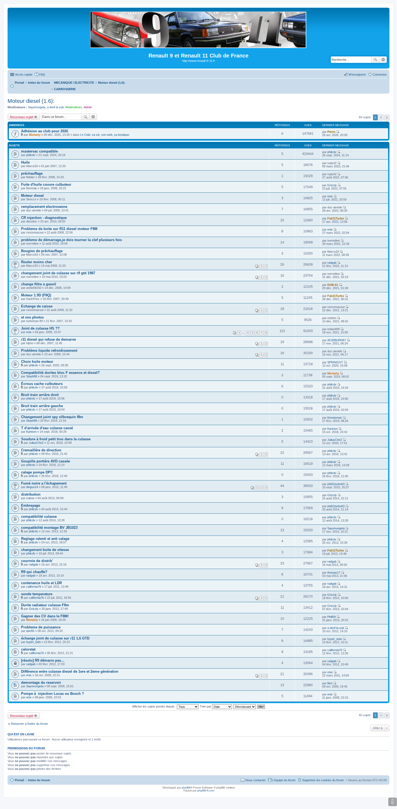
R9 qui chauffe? (34, 572)
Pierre (331, 131)
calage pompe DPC (37, 472)
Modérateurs (73, 107)
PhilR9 (331, 616)
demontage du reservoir (41, 683)
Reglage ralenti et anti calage (45, 539)
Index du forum (39, 780)
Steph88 (31, 376)
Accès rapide (23, 74)
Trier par (206, 706)
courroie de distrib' (37, 561)
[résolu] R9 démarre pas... (42, 660)
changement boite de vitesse (45, 550)
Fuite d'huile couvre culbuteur (46, 184)
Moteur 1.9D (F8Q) (36, 295)
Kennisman (334, 417)
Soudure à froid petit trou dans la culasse (55, 439)
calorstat (28, 649)
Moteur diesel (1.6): (31, 101)
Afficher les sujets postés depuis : (154, 706)
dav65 (30, 630)
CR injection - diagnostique (44, 218)
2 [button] (381, 117)
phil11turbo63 (336, 484)
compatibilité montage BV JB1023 (49, 528)
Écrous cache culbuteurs (42, 384)
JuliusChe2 (36, 442)
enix (330, 196)
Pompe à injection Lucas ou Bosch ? (52, 694)
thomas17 (333, 572)
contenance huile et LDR (41, 583)
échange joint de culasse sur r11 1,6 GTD (55, 638)
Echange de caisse (36, 306)
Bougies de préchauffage (42, 251)
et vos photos (32, 317)
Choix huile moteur (37, 362)
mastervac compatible (39, 151)
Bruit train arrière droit (40, 395)
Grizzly (332, 185)
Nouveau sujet (21, 116)
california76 (33, 586)
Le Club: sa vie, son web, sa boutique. (105, 134)
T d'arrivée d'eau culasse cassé (47, 428)
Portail (19, 82)
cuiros (30, 498)
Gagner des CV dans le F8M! (45, 616)
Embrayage (30, 505)
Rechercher (375, 59)
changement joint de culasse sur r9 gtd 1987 (58, 273)
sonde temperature (36, 594)
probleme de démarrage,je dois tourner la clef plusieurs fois (71, 240)
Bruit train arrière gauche (42, 406)
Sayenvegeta (36, 107)
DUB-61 (332, 284)
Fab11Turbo (335, 218)
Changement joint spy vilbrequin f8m (52, 417)
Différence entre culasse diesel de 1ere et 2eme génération (69, 671)
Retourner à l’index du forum (29, 723)
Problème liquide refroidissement (49, 350)
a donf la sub (55, 107)
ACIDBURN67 (336, 340)
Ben (329, 683)
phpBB (186, 787)
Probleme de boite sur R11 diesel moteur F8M (59, 229)
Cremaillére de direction (41, 450)
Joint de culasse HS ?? (40, 328)
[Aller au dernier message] (337, 131)
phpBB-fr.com (205, 790)
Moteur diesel (32, 196)
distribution (31, 494)
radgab (332, 262)
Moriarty (35, 134)
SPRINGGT (335, 362)
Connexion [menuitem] (380, 74)
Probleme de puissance (40, 627)
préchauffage (32, 173)
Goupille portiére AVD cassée (45, 461)
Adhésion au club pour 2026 (44, 131)
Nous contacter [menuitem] (255, 780)
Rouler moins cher (36, 262)
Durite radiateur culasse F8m (45, 605)
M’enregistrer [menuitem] (357, 74)
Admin (88, 107)
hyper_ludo (33, 642)
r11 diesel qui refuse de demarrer (48, 339)
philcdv (30, 155)
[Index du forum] (199, 46)
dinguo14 (32, 487)
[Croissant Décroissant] (244, 706)
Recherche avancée (383, 59)
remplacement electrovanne (44, 207)
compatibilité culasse (39, 516)
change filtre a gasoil (38, 284)
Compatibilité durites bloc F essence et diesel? (60, 373)
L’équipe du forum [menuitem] (283, 780)
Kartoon (31, 431)
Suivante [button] (386, 117)
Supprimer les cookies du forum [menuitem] (323, 780)
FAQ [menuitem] (42, 74)
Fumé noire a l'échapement (43, 483)
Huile (25, 162)
